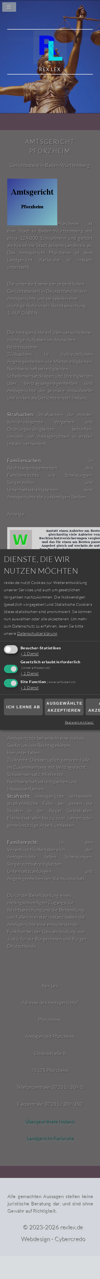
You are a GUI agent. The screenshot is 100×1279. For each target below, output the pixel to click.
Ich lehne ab (23, 707)
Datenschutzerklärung (37, 633)
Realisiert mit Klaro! (79, 722)
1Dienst (30, 653)
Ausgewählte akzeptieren (64, 707)
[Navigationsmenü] (50, 8)
